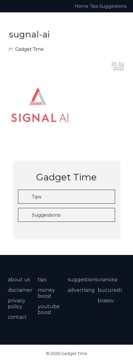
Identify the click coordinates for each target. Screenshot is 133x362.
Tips (94, 6)
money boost (46, 293)
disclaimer (20, 290)
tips (42, 279)
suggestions (82, 279)
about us (19, 279)
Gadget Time (29, 49)
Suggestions (113, 6)
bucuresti (110, 290)
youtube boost (49, 309)
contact (17, 317)
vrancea (107, 279)
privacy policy (16, 303)
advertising (81, 290)
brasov (106, 301)
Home (81, 6)
